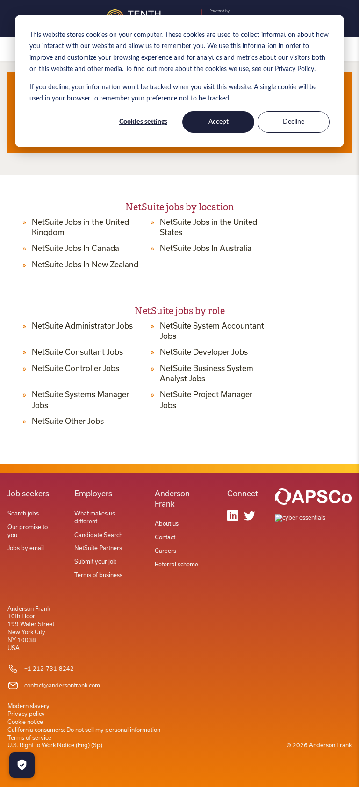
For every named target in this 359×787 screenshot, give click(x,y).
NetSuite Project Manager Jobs (206, 399)
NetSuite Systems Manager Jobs (80, 399)
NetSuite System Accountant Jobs (212, 331)
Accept (218, 122)
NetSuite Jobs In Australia (205, 248)
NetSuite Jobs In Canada (75, 248)
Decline (293, 122)
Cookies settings (143, 122)
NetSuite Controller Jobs (75, 368)
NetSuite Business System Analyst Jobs (206, 373)
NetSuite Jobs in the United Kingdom (80, 227)
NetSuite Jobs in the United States (208, 227)
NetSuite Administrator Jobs (82, 326)
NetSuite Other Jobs (68, 421)
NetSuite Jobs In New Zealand (85, 264)
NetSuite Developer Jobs (204, 352)
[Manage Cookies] (22, 765)
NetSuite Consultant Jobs (77, 352)
